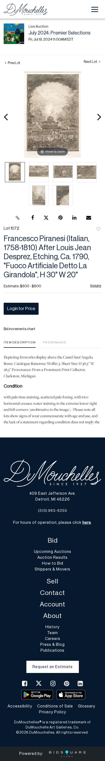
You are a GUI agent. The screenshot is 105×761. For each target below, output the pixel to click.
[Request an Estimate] (52, 663)
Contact (52, 593)
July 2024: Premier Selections (60, 33)
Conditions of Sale (55, 706)
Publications (52, 650)
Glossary (86, 706)
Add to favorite (98, 229)
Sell (52, 581)
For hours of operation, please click (52, 523)
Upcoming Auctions (52, 552)
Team (52, 633)
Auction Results (52, 558)
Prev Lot (13, 63)
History (52, 627)
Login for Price (21, 308)
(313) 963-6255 (52, 511)
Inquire (95, 286)
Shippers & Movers (52, 569)
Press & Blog (52, 645)
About (52, 616)
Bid (53, 540)
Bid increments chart (19, 329)
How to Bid (52, 563)
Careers (52, 639)
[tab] (20, 344)
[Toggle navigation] (94, 9)
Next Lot (91, 62)
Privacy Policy (52, 712)
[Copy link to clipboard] (18, 218)
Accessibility (20, 706)
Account (52, 604)
